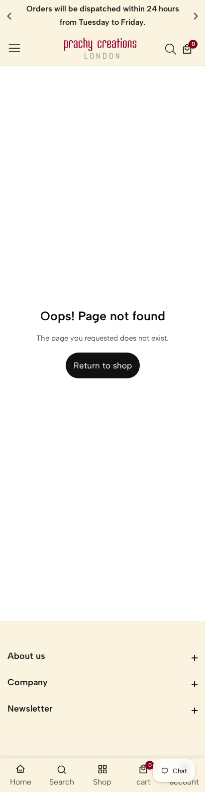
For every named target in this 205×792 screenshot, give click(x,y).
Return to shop (103, 365)
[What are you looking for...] (172, 49)
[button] (196, 16)
